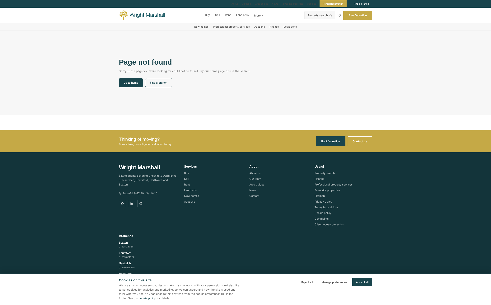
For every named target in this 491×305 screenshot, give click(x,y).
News (275, 3)
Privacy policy (323, 201)
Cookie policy (323, 212)
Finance (274, 26)
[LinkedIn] (131, 203)
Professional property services (231, 26)
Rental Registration (333, 3)
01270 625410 (131, 3)
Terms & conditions (326, 207)
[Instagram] (140, 203)
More (257, 15)
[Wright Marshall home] (142, 15)
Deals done (290, 26)
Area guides (261, 3)
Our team (246, 3)
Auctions (259, 26)
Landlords (242, 14)
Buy (207, 14)
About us (254, 173)
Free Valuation (358, 15)
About (234, 3)
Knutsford (125, 253)
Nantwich (125, 263)
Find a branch (361, 3)
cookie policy (147, 298)
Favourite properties (292, 3)
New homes (201, 26)
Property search (318, 15)
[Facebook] (122, 203)
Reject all (307, 282)
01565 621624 (126, 257)
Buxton (123, 242)
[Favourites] (339, 15)
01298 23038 (126, 246)
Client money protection (329, 224)
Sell (217, 14)
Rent (228, 14)
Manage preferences (334, 282)
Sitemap (320, 195)
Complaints (322, 218)
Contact (311, 3)
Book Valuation (330, 141)
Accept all (362, 282)
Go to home (131, 82)
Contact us (360, 141)
